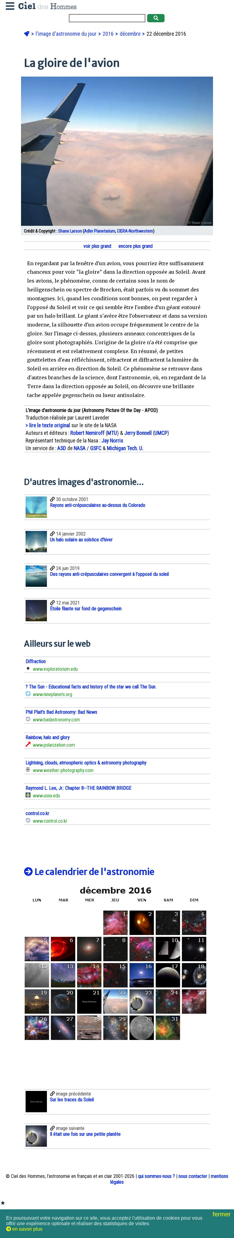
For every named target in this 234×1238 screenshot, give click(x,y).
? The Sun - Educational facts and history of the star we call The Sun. (91, 687)
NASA (80, 448)
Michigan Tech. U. (125, 448)
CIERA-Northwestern (135, 231)
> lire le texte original (48, 425)
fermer (222, 1214)
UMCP (160, 433)
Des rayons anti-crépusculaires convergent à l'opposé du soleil (109, 574)
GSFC (95, 448)
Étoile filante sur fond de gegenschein (86, 609)
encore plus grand (135, 246)
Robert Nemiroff (87, 433)
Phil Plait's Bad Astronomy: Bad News (61, 712)
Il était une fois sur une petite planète (85, 1134)
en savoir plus (26, 1229)
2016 (109, 34)
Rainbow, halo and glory (48, 737)
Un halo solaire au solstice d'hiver (81, 540)
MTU (112, 433)
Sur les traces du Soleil (72, 1100)
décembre (131, 34)
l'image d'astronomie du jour (67, 34)
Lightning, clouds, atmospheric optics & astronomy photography (86, 763)
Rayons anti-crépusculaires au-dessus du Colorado (97, 505)
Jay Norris (112, 441)
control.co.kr (37, 813)
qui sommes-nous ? (156, 1176)
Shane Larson (70, 231)
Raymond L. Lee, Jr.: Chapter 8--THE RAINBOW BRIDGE (78, 788)
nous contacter (193, 1176)
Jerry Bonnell (138, 433)
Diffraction (36, 661)
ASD (61, 448)
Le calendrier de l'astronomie (93, 871)
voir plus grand (96, 246)
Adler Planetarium (99, 231)
